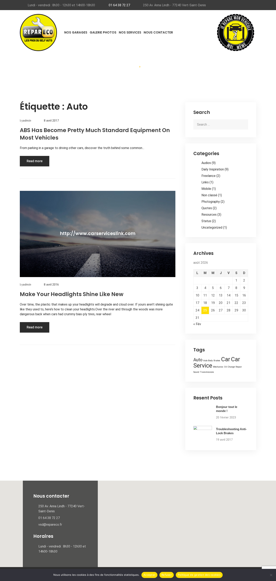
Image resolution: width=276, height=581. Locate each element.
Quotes (206, 208)
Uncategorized (211, 227)
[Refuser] (271, 575)
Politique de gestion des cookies (199, 574)
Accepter (149, 574)
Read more (34, 161)
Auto (197, 359)
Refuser (166, 574)
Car (225, 359)
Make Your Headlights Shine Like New (71, 294)
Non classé (209, 195)
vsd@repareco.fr (50, 524)
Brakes (217, 360)
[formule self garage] (235, 32)
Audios (206, 163)
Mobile (206, 189)
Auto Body (208, 360)
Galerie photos (103, 32)
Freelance (208, 176)
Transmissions (207, 372)
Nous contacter (158, 32)
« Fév (197, 324)
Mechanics (218, 367)
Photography (210, 202)
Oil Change (229, 367)
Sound (196, 372)
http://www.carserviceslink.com (97, 233)
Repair (239, 367)
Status (206, 221)
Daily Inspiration (212, 169)
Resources (209, 214)
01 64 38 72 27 (119, 5)
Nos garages (75, 32)
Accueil (131, 66)
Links (205, 182)
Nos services (130, 32)
